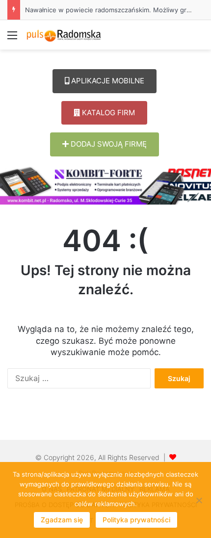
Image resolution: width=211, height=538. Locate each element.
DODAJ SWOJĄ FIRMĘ (108, 144)
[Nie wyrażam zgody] (199, 500)
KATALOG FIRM (107, 112)
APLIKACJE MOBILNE (106, 80)
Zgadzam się (62, 519)
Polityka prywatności (136, 519)
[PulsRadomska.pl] (64, 35)
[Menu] (12, 38)
